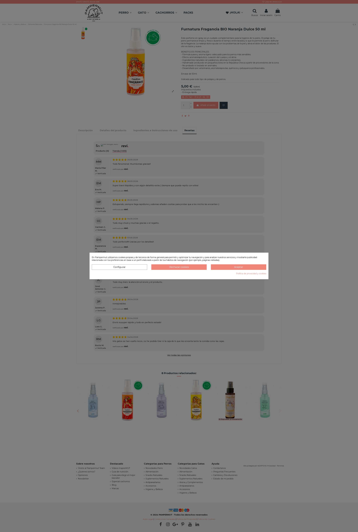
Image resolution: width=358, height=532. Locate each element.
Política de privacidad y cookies (251, 273)
